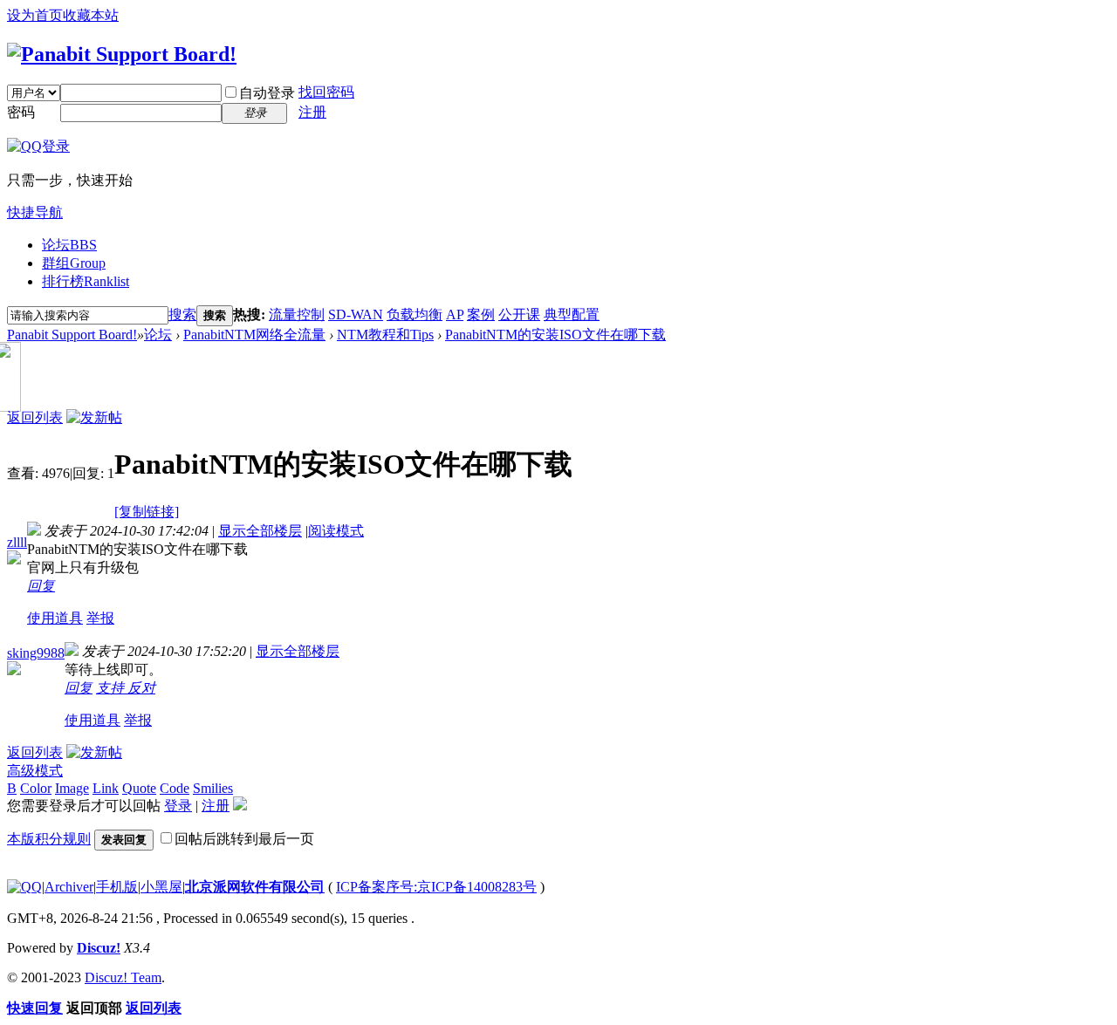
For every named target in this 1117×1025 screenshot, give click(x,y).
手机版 (117, 886)
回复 (41, 585)
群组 (74, 263)
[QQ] (24, 886)
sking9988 (36, 653)
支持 (111, 687)
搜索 (182, 314)
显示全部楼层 (260, 530)
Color (35, 788)
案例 (481, 314)
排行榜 (85, 281)
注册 (312, 112)
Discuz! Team (123, 977)
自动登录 (267, 92)
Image (72, 788)
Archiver (69, 886)
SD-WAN (355, 314)
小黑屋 (161, 886)
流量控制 (297, 314)
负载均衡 (414, 314)
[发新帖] (94, 417)
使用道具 (55, 618)
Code (174, 788)
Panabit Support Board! (72, 334)
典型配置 (572, 314)
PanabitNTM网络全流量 (254, 334)
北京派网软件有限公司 (255, 886)
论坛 (69, 244)
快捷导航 (35, 212)
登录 (178, 805)
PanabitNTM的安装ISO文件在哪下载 (555, 334)
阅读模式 (336, 530)
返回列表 (35, 417)
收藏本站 (91, 15)
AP (454, 314)
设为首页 (35, 15)
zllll (17, 542)
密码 (21, 112)
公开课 (519, 314)
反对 (141, 687)
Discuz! (98, 947)
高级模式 (35, 770)
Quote (139, 788)
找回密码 (326, 92)
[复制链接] (146, 511)
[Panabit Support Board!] (121, 54)
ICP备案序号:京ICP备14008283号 (436, 886)
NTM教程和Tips (385, 334)
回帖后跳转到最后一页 (244, 838)
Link (106, 788)
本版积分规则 (49, 838)
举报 (100, 618)
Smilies (213, 788)
